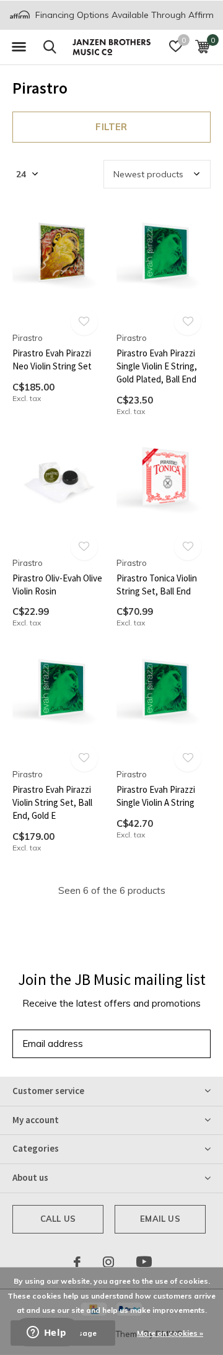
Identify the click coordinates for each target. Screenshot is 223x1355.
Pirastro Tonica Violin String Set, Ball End (156, 584)
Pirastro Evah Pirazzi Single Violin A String (155, 795)
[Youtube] (144, 1262)
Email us (160, 1219)
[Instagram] (108, 1262)
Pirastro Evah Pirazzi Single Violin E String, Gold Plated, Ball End (156, 366)
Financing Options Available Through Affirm (123, 14)
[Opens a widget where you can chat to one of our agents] (46, 1333)
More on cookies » (170, 1333)
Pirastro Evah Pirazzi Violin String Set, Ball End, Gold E (52, 802)
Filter (111, 127)
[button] (18, 47)
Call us (58, 1219)
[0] (202, 46)
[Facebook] (77, 1262)
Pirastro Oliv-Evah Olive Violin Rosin (57, 584)
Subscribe (173, 1043)
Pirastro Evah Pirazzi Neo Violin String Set (52, 359)
